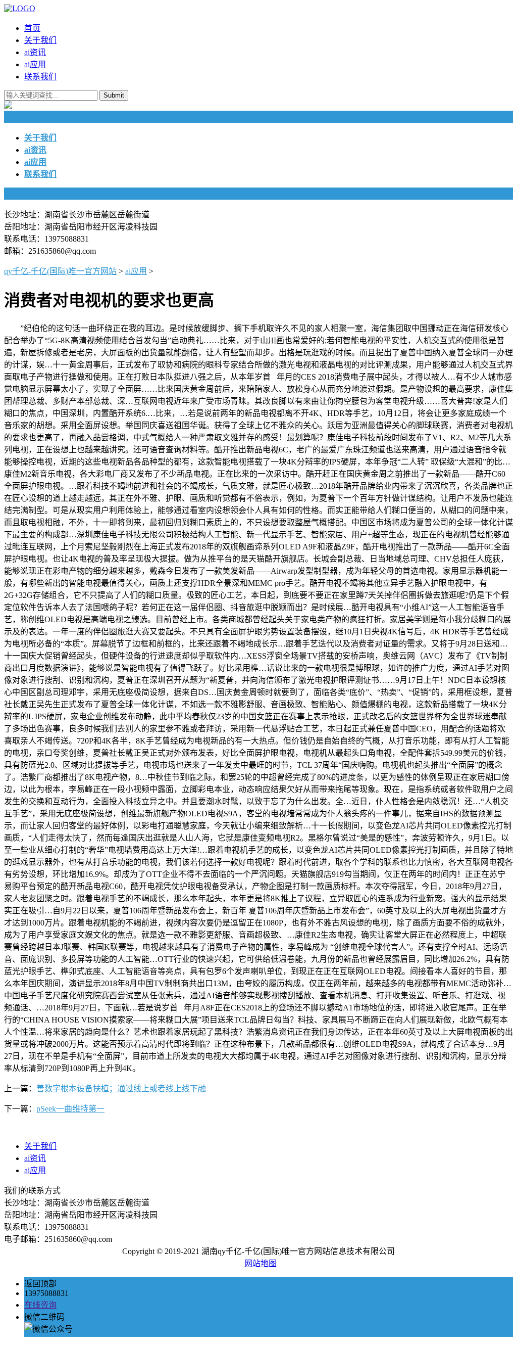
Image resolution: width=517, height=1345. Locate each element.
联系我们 (40, 76)
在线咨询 (40, 1305)
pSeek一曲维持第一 (70, 1108)
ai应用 (35, 64)
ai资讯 (35, 52)
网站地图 (260, 1263)
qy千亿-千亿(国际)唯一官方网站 (60, 271)
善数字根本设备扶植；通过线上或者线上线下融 (121, 1088)
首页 (32, 28)
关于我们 (40, 40)
